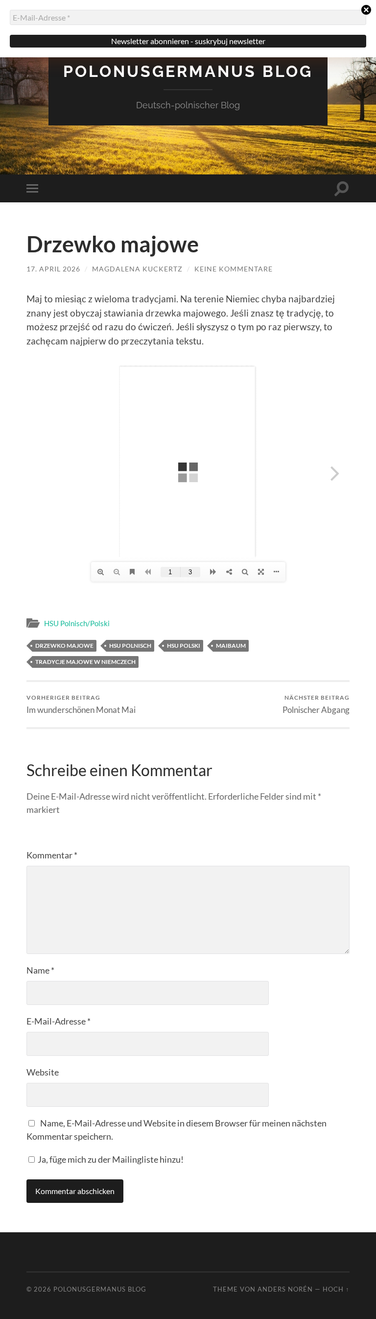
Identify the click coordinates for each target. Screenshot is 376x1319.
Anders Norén (285, 1289)
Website (42, 1072)
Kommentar (51, 855)
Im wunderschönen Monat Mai (81, 704)
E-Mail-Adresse (58, 1021)
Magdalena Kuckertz (137, 269)
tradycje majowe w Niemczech (85, 661)
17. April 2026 (53, 269)
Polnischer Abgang (316, 704)
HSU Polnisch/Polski (77, 623)
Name (40, 970)
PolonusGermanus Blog (188, 71)
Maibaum (231, 645)
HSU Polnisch (130, 645)
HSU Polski (183, 645)
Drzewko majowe (64, 645)
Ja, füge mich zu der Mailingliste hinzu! (110, 1159)
